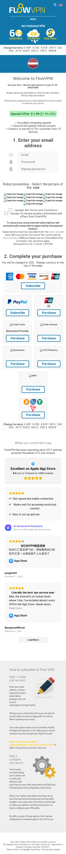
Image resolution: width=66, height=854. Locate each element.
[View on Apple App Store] (18, 561)
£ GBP (27, 47)
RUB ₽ (26, 50)
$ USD (35, 47)
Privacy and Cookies (50, 849)
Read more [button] (15, 608)
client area (55, 232)
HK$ (11, 50)
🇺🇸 (60, 5)
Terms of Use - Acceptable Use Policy (23, 849)
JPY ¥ (18, 50)
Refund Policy (10, 238)
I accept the (35, 210)
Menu (33, 19)
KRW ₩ (52, 50)
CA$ (59, 47)
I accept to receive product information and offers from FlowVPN (35, 215)
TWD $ (43, 50)
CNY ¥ (52, 47)
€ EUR (44, 47)
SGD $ (34, 50)
